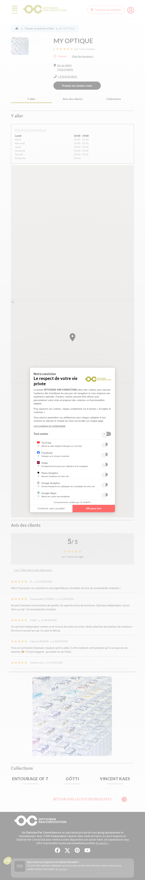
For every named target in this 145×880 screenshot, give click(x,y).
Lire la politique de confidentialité (49, 426)
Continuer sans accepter (51, 508)
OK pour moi (93, 508)
